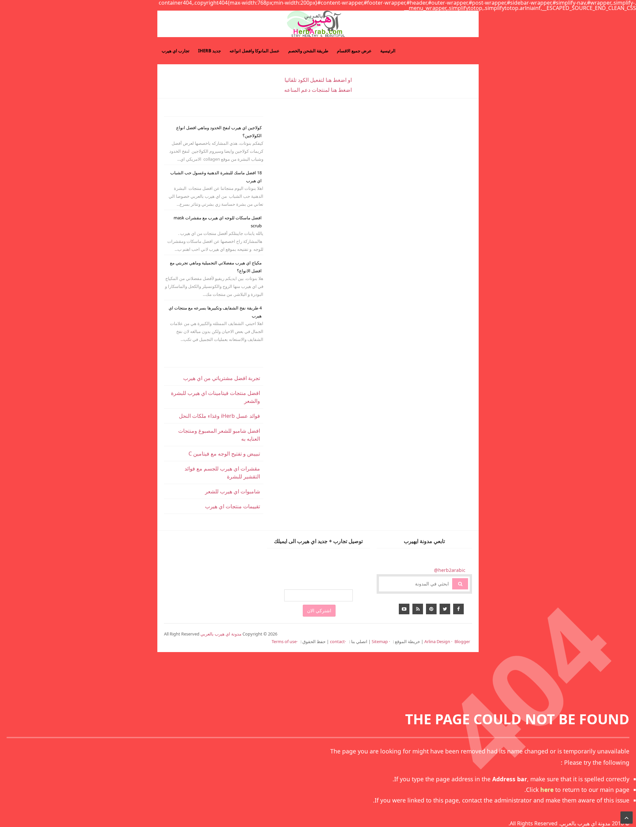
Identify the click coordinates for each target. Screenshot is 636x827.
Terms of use (284, 641)
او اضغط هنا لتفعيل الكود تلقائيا (318, 79)
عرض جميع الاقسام (354, 51)
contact (337, 641)
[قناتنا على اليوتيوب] (404, 609)
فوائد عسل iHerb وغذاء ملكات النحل (219, 415)
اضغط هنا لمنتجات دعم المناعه (318, 89)
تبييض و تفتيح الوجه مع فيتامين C (224, 453)
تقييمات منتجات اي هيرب (232, 506)
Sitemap (380, 641)
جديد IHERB (209, 51)
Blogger (462, 641)
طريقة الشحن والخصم (308, 51)
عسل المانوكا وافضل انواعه (255, 51)
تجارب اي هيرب (175, 51)
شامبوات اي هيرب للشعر (232, 491)
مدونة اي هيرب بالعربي (585, 823)
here (547, 790)
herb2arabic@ (449, 570)
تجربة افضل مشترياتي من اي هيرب (221, 378)
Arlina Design (437, 641)
